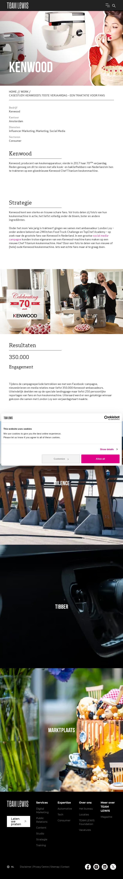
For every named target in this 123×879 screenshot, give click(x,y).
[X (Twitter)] (113, 867)
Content (41, 827)
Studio (40, 833)
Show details (107, 449)
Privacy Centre (41, 866)
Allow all (100, 458)
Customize (59, 458)
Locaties (84, 814)
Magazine (106, 816)
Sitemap (54, 866)
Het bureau (86, 808)
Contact (65, 866)
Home (13, 92)
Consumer (64, 820)
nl (12, 866)
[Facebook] (88, 867)
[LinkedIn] (105, 867)
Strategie (41, 839)
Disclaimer (25, 866)
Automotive (65, 808)
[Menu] (107, 5)
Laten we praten (16, 821)
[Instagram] (96, 867)
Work (24, 92)
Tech (60, 814)
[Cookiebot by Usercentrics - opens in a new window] (106, 418)
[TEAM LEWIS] (17, 5)
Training (41, 845)
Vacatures (85, 830)
